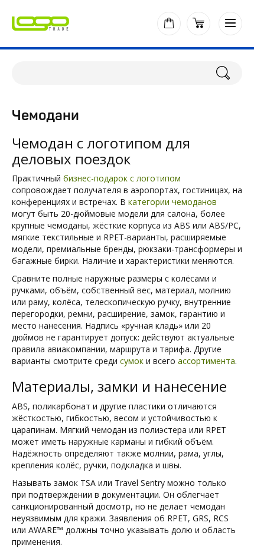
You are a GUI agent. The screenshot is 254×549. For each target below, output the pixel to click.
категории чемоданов (172, 201)
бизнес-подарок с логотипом (122, 178)
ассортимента (206, 360)
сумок (132, 360)
